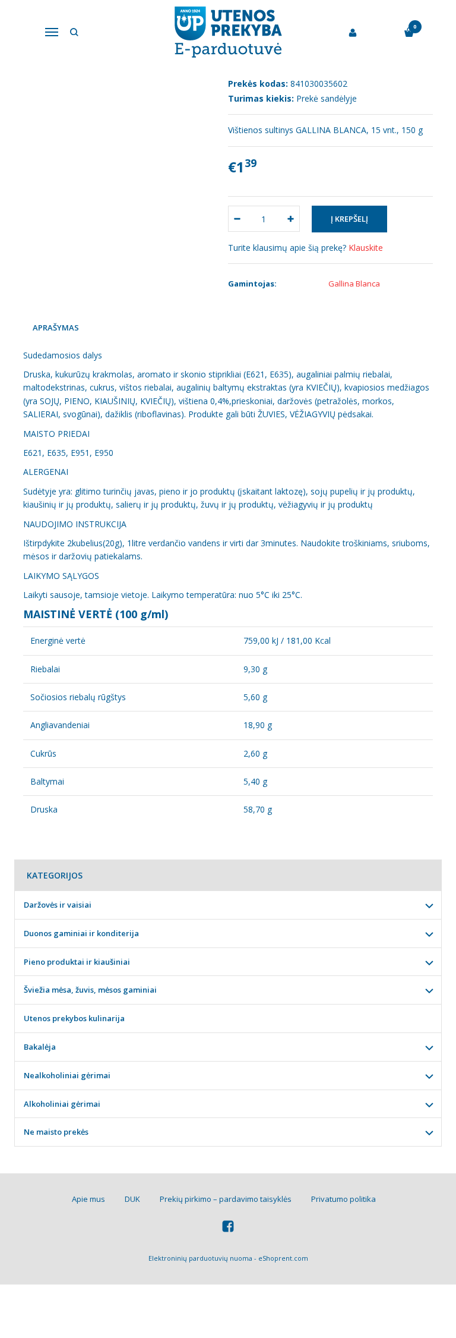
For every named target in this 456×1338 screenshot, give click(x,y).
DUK (132, 1199)
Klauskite (366, 247)
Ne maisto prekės (56, 1131)
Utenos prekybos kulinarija (74, 1018)
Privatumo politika (343, 1199)
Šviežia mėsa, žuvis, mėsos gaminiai (90, 989)
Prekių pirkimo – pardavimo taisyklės (226, 1199)
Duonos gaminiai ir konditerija (81, 933)
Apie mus (88, 1199)
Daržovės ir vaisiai (57, 904)
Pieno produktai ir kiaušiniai (77, 961)
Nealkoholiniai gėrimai (67, 1075)
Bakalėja (40, 1046)
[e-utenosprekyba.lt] (228, 32)
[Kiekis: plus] (291, 219)
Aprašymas (56, 327)
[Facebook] (228, 1227)
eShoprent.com (283, 1258)
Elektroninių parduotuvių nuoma (200, 1258)
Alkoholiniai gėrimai (62, 1103)
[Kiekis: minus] (236, 219)
